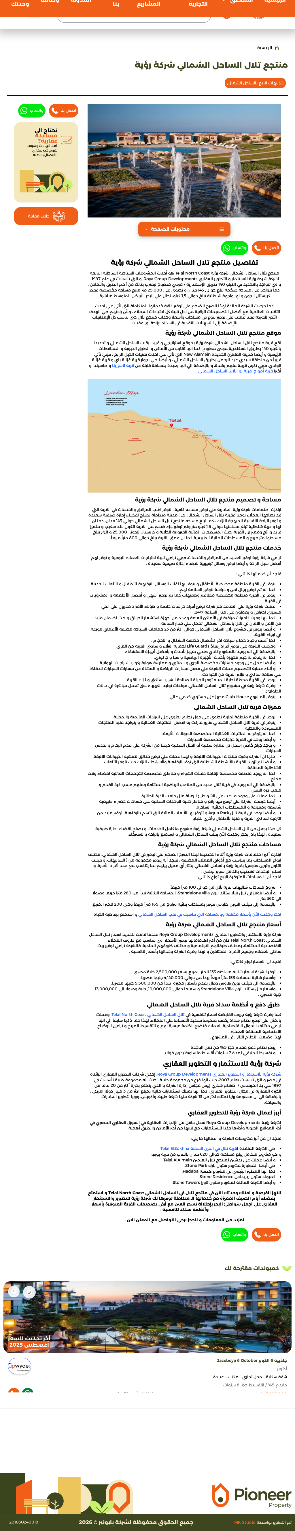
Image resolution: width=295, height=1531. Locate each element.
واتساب (239, 247)
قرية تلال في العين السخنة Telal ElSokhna (198, 1148)
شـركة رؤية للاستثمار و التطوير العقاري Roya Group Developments (219, 1074)
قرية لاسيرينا (123, 365)
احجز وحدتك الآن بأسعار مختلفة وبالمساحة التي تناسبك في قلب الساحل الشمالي (209, 914)
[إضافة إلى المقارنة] (29, 1292)
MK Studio (245, 1522)
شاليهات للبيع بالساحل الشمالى (255, 83)
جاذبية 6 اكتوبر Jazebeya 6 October (252, 1360)
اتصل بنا (271, 247)
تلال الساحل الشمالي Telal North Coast (148, 1014)
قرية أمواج (263, 371)
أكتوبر (282, 1368)
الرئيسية (264, 47)
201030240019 (23, 1522)
